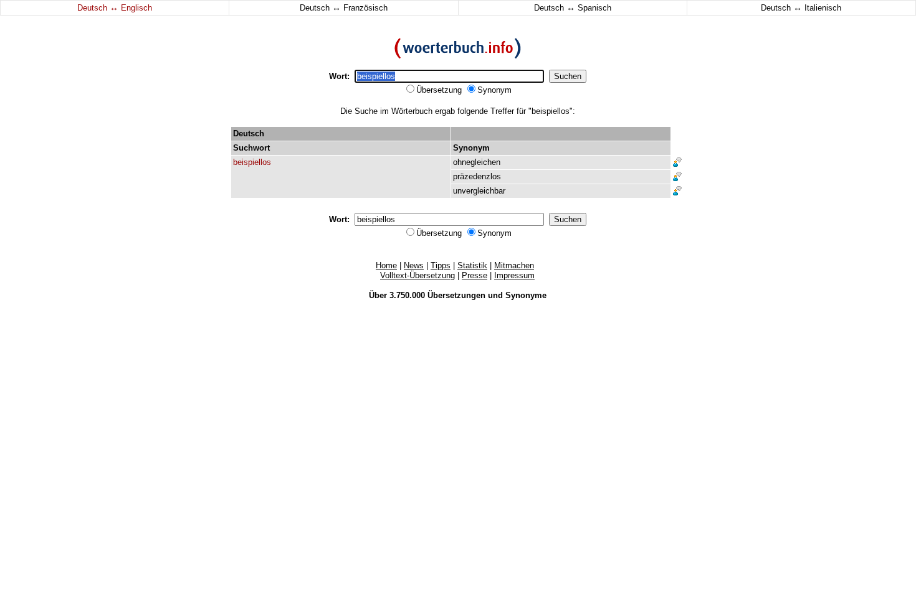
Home (386, 265)
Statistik (472, 265)
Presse (474, 275)
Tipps (441, 265)
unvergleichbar (479, 190)
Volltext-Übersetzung (417, 275)
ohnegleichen (476, 162)
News (414, 265)
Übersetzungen (456, 295)
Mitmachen (514, 265)
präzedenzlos (477, 176)
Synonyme (525, 295)
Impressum (514, 275)
